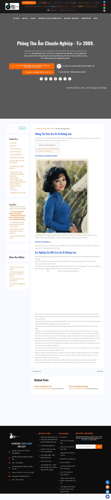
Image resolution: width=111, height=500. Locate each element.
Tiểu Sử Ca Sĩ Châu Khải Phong (78, 386)
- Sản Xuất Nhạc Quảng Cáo (17, 182)
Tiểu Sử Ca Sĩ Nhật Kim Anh (42, 386)
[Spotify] (104, 8)
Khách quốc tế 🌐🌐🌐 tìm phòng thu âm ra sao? (56, 6)
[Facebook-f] (41, 78)
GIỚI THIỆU (16, 18)
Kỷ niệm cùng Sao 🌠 (70, 2)
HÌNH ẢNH (24, 18)
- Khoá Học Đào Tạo (15, 186)
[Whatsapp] (50, 78)
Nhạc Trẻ (12, 168)
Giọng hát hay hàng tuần (84, 2)
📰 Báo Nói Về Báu (52, 10)
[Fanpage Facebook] (104, 2)
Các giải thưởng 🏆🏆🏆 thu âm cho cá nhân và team (84, 6)
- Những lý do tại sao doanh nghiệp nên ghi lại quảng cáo (17, 208)
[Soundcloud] (65, 78)
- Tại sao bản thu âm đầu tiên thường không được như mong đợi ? (16, 224)
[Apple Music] (104, 11)
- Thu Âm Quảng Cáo (15, 149)
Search (22, 128)
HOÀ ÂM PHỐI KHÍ (86, 18)
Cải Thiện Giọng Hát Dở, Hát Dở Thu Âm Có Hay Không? (16, 274)
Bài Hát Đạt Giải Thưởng (17, 158)
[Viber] (60, 78)
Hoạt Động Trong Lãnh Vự (17, 193)
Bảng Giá (12, 146)
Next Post (100, 371)
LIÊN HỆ (96, 18)
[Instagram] (69, 78)
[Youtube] (46, 78)
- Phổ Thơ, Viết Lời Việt (16, 180)
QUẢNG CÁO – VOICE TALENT (71, 18)
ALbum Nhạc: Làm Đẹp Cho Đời (33, 6)
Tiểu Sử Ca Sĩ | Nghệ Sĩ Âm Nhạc (45, 129)
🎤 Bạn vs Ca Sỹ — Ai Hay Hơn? (67, 10)
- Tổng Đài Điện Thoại (15, 172)
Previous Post (36, 371)
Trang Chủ (13, 143)
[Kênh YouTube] (104, 5)
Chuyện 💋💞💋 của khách (44, 2)
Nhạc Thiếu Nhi (58, 2)
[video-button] (59, 66)
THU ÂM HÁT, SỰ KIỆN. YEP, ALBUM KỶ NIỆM (49, 18)
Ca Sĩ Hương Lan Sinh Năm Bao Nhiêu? (47, 149)
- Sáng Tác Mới (13, 178)
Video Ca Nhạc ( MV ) (16, 155)
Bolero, (22, 166)
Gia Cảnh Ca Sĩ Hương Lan (44, 151)
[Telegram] (55, 78)
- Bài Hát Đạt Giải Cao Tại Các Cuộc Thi (16, 280)
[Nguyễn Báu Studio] (12, 6)
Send (99, 446)
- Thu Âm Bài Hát (14, 166)
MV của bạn (96, 2)
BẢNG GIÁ (33, 18)
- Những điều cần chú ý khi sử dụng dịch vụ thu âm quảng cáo (17, 231)
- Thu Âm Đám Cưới (15, 152)
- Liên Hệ (11, 188)
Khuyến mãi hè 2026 (29, 2)
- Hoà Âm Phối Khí (14, 184)
